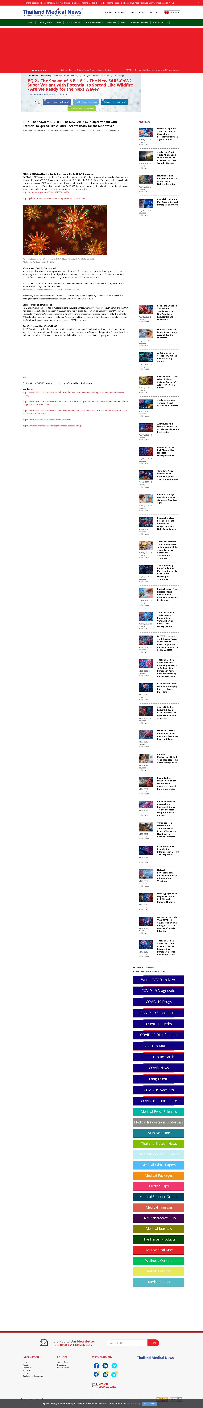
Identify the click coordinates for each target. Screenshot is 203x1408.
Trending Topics (45, 22)
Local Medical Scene (93, 22)
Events (123, 22)
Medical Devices (73, 22)
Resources (111, 22)
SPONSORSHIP (138, 12)
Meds (58, 22)
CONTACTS (153, 12)
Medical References (139, 22)
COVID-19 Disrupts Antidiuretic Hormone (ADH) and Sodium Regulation (132, 70)
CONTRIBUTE (121, 12)
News (30, 22)
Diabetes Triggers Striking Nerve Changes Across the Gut (60, 70)
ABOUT (108, 12)
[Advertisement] (101, 47)
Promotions (158, 22)
